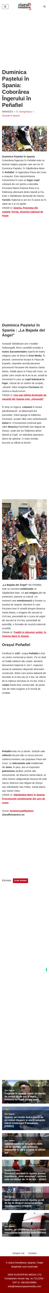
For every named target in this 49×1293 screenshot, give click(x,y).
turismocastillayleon (21, 810)
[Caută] (45, 6)
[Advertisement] (24, 39)
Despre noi (18, 1253)
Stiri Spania (20, 881)
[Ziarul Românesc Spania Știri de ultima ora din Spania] (24, 6)
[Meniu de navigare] (5, 6)
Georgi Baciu (25, 111)
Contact (32, 1253)
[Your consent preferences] (46, 969)
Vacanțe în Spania (11, 115)
